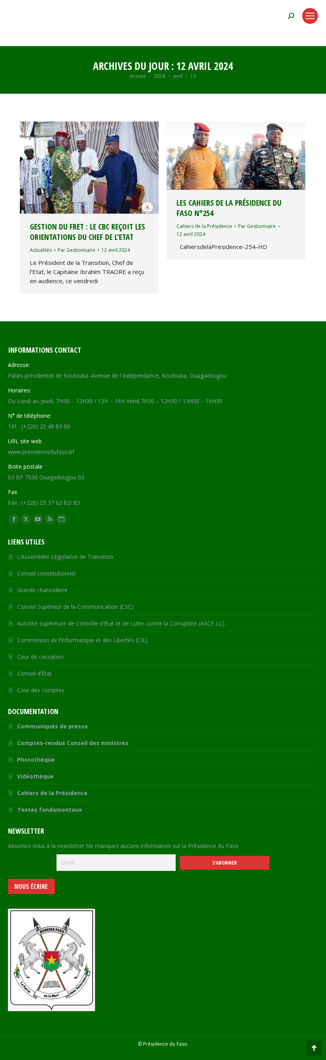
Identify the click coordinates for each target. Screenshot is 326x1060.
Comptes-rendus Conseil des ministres (72, 743)
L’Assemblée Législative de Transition (65, 556)
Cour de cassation (40, 656)
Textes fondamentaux (49, 809)
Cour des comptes (40, 690)
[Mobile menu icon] (310, 16)
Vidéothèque (35, 776)
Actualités (41, 250)
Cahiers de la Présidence (204, 226)
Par (76, 250)
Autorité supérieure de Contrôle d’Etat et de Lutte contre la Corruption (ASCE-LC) (121, 623)
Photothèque (36, 759)
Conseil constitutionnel (46, 573)
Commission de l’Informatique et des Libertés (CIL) (82, 640)
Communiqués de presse (52, 726)
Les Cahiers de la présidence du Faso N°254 (229, 207)
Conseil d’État (34, 673)
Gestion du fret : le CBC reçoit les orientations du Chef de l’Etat (87, 231)
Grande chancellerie (42, 590)
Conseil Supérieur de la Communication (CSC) (75, 606)
